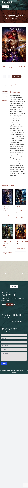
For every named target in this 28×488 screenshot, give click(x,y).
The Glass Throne (7, 208)
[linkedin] (10, 321)
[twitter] (5, 321)
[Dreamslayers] (20, 231)
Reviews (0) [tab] (5, 100)
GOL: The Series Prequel (7, 243)
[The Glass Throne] (7, 197)
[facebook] (2, 321)
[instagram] (7, 321)
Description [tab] (5, 91)
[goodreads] (12, 321)
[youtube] (20, 321)
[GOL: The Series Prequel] (7, 231)
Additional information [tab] (5, 96)
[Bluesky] (18, 321)
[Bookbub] (15, 321)
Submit (4, 363)
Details (10, 215)
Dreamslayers (22, 241)
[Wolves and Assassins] (20, 197)
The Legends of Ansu (13, 85)
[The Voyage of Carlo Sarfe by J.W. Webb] (14, 44)
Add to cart (17, 76)
